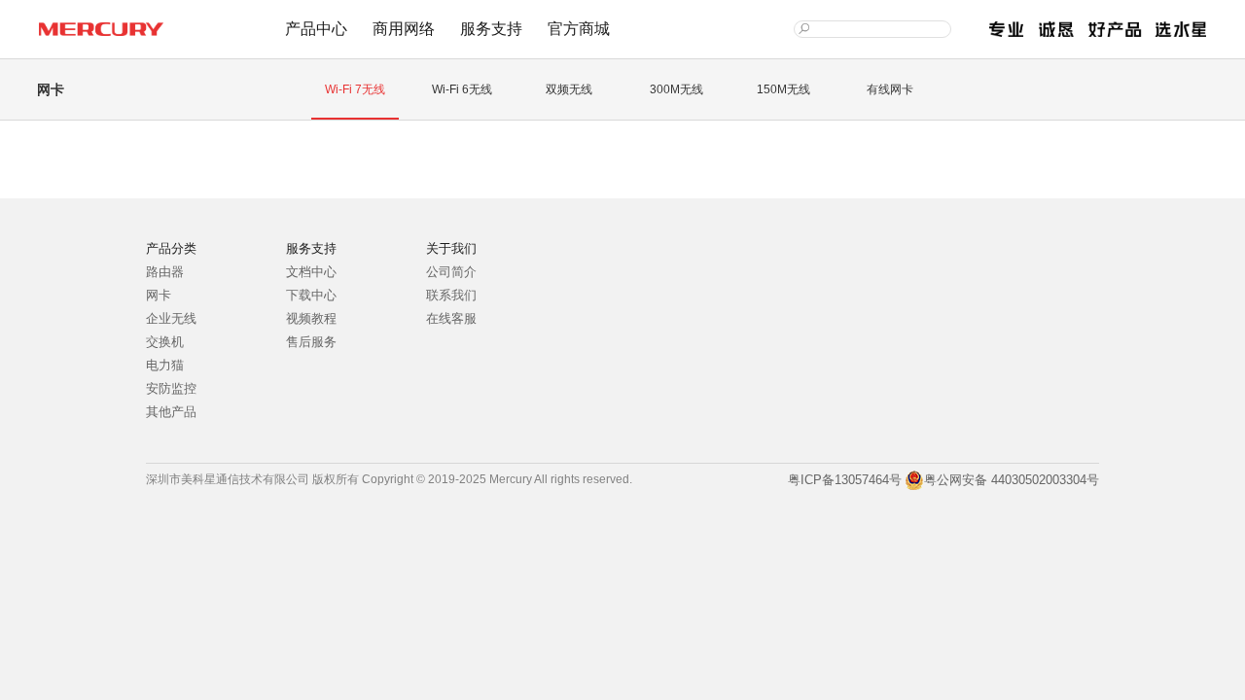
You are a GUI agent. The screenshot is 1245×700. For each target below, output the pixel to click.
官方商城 (579, 28)
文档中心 (311, 271)
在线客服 (451, 318)
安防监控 (171, 388)
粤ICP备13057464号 (843, 479)
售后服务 (311, 341)
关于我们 (451, 248)
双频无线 (569, 89)
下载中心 (311, 295)
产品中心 (316, 28)
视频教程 (311, 318)
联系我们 (451, 295)
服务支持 (491, 28)
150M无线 (783, 89)
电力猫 (165, 365)
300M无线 (676, 89)
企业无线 (171, 318)
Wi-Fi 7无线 (355, 89)
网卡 (158, 295)
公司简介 (451, 271)
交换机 (165, 341)
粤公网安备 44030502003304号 (1011, 479)
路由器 (165, 271)
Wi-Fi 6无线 (462, 89)
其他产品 (171, 411)
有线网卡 (890, 89)
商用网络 (404, 28)
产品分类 (171, 248)
